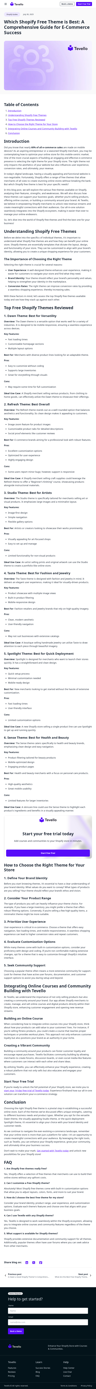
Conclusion (14, 133)
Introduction (14, 110)
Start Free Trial (84, 4)
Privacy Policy (86, 1386)
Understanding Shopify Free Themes (27, 115)
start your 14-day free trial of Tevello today (26, 1090)
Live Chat (67, 1372)
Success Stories (43, 1368)
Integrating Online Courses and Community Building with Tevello (42, 128)
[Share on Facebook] (41, 1263)
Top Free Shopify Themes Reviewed (26, 119)
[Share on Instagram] (27, 1263)
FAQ (38, 1376)
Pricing (11, 1376)
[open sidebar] (5, 4)
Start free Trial (48, 853)
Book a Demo (16, 1331)
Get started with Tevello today (53, 1150)
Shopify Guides (12, 14)
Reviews (12, 1372)
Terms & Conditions (68, 1386)
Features (12, 1368)
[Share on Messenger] (34, 1263)
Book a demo (67, 4)
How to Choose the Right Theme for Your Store (33, 124)
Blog (38, 1372)
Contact (67, 1376)
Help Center (68, 1368)
